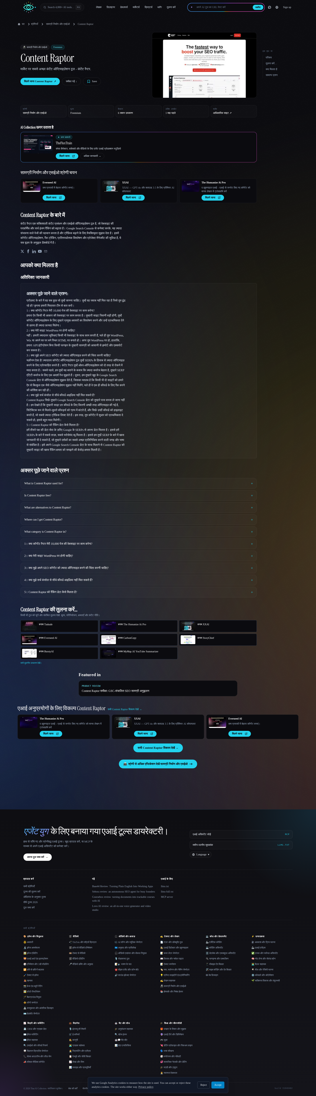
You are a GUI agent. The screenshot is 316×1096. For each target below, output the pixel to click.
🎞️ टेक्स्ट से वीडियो (77, 953)
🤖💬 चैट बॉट (121, 1040)
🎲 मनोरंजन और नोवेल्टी (170, 1056)
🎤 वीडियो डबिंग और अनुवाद (81, 964)
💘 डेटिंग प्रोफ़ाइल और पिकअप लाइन (176, 1045)
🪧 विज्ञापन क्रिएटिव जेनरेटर (35, 1051)
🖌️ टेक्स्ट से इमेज (30, 975)
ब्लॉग (159, 7)
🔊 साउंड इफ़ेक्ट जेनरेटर (125, 975)
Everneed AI (49, 182)
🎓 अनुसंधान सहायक (124, 1029)
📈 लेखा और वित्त (76, 1061)
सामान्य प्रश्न (272, 75)
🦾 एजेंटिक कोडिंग (214, 942)
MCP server (167, 897)
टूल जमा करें (29, 907)
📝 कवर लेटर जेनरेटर (169, 953)
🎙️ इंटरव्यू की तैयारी (77, 1029)
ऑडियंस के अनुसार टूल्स (34, 897)
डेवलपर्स (124, 7)
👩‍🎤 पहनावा (28, 980)
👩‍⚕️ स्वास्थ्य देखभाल (168, 1072)
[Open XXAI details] (111, 186)
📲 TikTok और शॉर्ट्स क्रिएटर (83, 942)
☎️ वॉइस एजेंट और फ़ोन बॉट (127, 969)
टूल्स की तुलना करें (31, 891)
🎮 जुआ (164, 1040)
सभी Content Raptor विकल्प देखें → (158, 747)
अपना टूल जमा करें (37, 857)
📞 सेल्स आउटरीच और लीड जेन (37, 1056)
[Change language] (277, 7)
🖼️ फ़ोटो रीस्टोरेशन (31, 991)
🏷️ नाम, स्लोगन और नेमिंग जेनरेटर (174, 969)
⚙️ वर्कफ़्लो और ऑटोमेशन (262, 975)
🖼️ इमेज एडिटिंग (30, 953)
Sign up (287, 7)
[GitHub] (269, 7)
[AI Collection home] (29, 7)
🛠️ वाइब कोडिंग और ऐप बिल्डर (219, 969)
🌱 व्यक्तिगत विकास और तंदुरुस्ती (265, 980)
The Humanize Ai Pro (214, 182)
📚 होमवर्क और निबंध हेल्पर (171, 991)
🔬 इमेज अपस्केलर (31, 947)
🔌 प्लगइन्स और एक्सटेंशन (217, 958)
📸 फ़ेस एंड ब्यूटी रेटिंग (32, 986)
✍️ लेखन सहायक (167, 980)
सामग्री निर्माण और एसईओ (58, 24)
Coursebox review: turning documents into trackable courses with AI (123, 899)
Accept (217, 1085)
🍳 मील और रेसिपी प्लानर (262, 969)
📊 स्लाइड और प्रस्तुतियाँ (80, 1067)
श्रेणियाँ (34, 24)
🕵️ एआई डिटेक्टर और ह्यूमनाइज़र (174, 947)
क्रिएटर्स (148, 7)
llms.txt (165, 886)
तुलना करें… (271, 63)
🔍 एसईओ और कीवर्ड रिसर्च (35, 1045)
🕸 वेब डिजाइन (212, 975)
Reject (203, 1085)
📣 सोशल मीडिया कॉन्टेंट (34, 1061)
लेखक (98, 7)
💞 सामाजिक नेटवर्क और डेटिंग (173, 1061)
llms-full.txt (167, 891)
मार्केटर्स (136, 7)
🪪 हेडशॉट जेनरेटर (31, 1013)
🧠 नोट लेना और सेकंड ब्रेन (263, 958)
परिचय (269, 57)
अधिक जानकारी (92, 156)
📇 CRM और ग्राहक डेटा (34, 1029)
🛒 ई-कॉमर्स (74, 1034)
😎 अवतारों (28, 942)
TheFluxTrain (64, 143)
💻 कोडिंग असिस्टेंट (214, 947)
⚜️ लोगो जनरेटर (30, 1002)
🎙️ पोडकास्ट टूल (122, 958)
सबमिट (258, 7)
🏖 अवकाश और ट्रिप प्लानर (263, 942)
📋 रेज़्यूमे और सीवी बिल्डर (80, 1056)
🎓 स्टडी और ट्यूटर (168, 1067)
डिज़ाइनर (111, 7)
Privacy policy (145, 1087)
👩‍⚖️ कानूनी (73, 1040)
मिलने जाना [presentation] (64, 156)
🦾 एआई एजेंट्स (258, 947)
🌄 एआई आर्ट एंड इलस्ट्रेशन (35, 958)
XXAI (125, 182)
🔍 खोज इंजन (121, 1034)
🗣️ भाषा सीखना (167, 1051)
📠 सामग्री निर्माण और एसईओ (173, 986)
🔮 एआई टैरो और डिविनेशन (172, 1034)
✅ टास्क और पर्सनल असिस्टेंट (264, 953)
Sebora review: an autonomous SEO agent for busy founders (123, 891)
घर (23, 24)
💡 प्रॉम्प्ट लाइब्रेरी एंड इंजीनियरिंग (175, 975)
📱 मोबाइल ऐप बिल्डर (215, 964)
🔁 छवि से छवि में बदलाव (33, 969)
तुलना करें (171, 7)
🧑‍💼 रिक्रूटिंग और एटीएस (80, 1051)
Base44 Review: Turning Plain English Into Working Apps (122, 886)
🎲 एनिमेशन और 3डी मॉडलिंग (36, 964)
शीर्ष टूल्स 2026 (30, 902)
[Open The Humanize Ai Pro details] (190, 186)
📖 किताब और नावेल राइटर (172, 958)
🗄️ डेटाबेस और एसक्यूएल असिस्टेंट (221, 953)
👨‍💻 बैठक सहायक (258, 964)
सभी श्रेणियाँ (29, 886)
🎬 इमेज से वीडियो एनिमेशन (80, 947)
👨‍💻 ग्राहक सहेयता (77, 1045)
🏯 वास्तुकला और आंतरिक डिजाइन (38, 1008)
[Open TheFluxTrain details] (38, 144)
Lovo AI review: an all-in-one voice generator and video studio (121, 908)
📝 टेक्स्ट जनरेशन (168, 964)
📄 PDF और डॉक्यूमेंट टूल (171, 942)
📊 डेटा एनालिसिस (123, 1045)
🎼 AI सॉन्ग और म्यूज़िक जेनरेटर (128, 942)
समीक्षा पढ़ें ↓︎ (71, 81)
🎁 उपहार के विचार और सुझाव (173, 1029)
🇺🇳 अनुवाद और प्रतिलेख (125, 947)
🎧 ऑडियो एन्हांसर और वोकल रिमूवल (131, 953)
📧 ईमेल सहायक (30, 1040)
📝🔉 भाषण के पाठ (123, 964)
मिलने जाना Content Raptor (40, 81)
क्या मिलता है (271, 69)
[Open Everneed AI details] (31, 186)
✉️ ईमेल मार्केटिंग (30, 1034)
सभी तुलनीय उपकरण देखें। (31, 663)
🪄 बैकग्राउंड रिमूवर (32, 997)
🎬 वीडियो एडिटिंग (77, 958)
